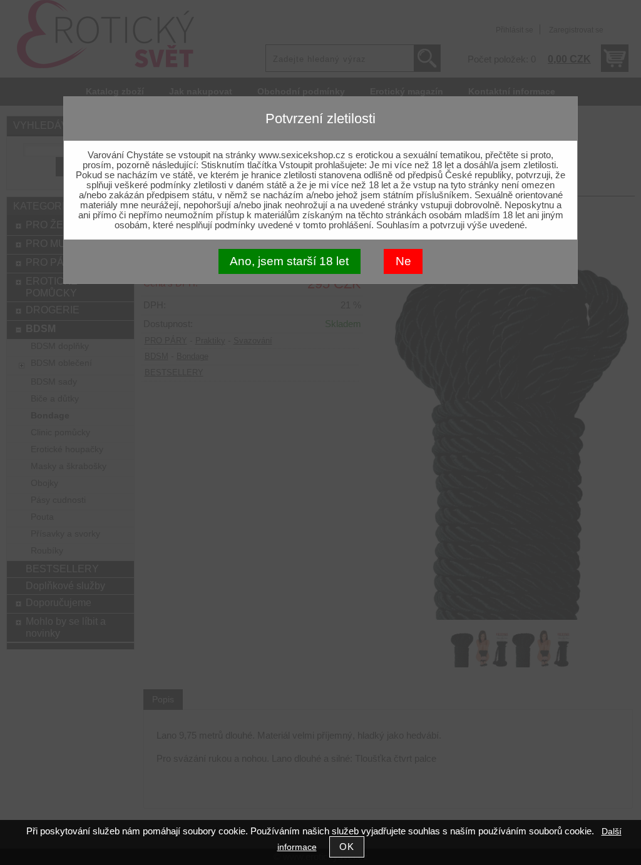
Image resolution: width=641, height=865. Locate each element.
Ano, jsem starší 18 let (289, 261)
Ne (403, 261)
